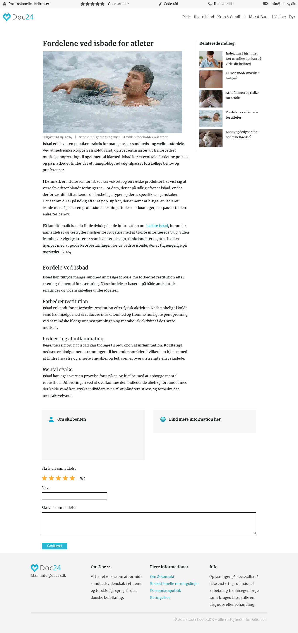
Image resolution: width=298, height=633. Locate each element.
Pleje (186, 17)
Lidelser (279, 17)
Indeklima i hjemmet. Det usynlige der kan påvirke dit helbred (244, 58)
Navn (46, 487)
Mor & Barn (259, 17)
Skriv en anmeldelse (59, 507)
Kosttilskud (204, 17)
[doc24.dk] (18, 17)
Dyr (292, 17)
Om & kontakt (162, 576)
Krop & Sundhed (231, 17)
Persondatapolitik (165, 590)
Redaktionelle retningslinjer (174, 583)
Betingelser (160, 597)
